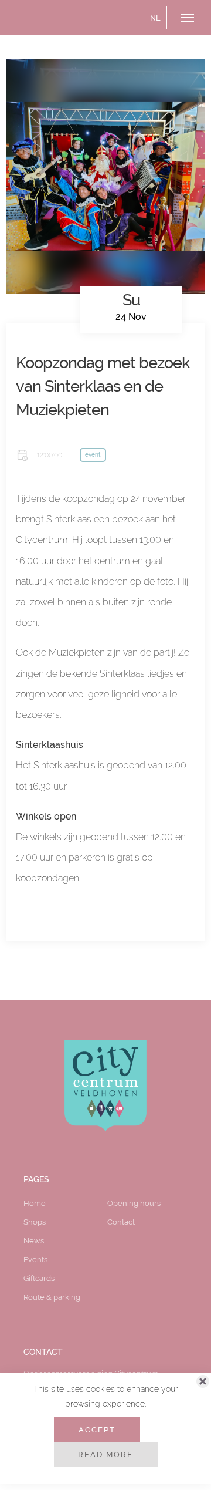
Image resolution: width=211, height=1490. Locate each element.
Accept (97, 1429)
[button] (155, 17)
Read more (105, 1454)
